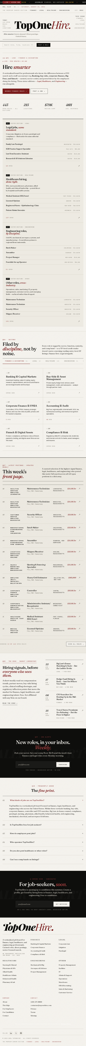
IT (59, 972)
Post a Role (43, 45)
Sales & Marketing (65, 989)
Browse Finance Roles (16, 91)
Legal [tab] (37, 361)
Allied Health (7, 972)
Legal (62, 940)
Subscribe (63, 764)
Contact (5, 1016)
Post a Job (39, 91)
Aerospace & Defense (39, 968)
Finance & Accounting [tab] (16, 361)
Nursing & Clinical (9, 965)
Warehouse (63, 982)
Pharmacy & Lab (9, 982)
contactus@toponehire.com (41, 1005)
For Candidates (8, 1012)
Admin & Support (65, 975)
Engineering (38, 961)
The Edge (6, 1005)
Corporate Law (64, 944)
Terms (33, 1012)
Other (62, 961)
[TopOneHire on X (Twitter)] (16, 1033)
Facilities (62, 968)
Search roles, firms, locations (18, 45)
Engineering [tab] (71, 361)
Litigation (62, 947)
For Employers (8, 1009)
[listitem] (43, 491)
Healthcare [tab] (52, 361)
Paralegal (62, 951)
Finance (35, 940)
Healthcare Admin (9, 975)
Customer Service (65, 993)
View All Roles (76, 644)
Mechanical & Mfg (37, 965)
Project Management (38, 972)
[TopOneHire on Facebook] (21, 1033)
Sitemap (34, 1016)
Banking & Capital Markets (41, 944)
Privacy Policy (66, 1024)
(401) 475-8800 (36, 1002)
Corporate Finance (38, 947)
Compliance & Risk (38, 954)
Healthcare (10, 961)
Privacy (33, 1009)
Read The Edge (10, 703)
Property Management (67, 965)
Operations (63, 979)
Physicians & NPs (9, 968)
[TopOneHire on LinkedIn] (11, 1033)
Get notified (61, 904)
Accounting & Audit (38, 951)
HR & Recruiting (65, 986)
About (5, 1002)
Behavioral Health (9, 979)
